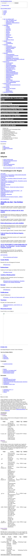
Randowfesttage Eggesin (8, 372)
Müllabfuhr (5, 378)
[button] (2, 141)
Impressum (5, 357)
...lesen (5, 217)
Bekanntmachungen (6, 308)
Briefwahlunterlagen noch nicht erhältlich (12, 223)
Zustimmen (4, 415)
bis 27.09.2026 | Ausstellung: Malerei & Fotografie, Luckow (13, 178)
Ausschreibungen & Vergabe (9, 379)
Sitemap (5, 392)
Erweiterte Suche (5, 5)
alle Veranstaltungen (5, 199)
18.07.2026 (3, 173)
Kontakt (5, 356)
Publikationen (4, 292)
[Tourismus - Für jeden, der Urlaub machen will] (13, 297)
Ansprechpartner (6, 161)
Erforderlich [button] (3, 414)
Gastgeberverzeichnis (7, 363)
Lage (4, 354)
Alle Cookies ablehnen (5, 554)
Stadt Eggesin (6, 390)
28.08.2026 (3, 183)
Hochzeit (3, 285)
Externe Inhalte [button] (4, 528)
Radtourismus (4, 267)
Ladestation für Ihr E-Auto (9, 384)
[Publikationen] (6, 289)
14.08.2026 (3, 177)
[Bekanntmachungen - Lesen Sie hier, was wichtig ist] (14, 306)
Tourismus (3, 300)
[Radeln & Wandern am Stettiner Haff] (6, 264)
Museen (5, 369)
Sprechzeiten (6, 163)
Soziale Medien (5, 259)
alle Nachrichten (4, 254)
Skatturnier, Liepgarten (5, 184)
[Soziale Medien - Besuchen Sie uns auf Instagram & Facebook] (10, 257)
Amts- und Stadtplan (7, 165)
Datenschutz (6, 358)
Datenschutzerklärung (20, 409)
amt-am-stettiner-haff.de (6, 8)
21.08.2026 (3, 179)
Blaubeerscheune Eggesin (8, 371)
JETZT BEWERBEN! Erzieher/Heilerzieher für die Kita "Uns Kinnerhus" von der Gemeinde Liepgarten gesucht (14, 246)
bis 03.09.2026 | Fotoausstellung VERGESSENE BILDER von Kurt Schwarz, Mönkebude (13, 175)
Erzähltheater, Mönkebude (6, 194)
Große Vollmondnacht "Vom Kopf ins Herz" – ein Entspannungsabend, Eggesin (11, 191)
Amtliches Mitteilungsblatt (9, 164)
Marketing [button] (3, 440)
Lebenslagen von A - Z (8, 389)
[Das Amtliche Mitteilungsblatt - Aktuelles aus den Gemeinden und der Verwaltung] (7, 272)
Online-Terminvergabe (8, 159)
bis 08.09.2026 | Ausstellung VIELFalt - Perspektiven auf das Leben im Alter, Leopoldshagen (14, 181)
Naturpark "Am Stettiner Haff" (10, 370)
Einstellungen (3, 412)
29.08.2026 (3, 195)
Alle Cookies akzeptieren (16, 554)
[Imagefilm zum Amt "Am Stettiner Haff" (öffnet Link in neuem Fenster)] (13, 167)
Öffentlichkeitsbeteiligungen (9, 380)
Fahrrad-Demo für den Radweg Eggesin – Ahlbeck (11, 196)
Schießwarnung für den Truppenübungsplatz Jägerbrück (15, 381)
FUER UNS (4, 347)
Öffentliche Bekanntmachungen (10, 160)
